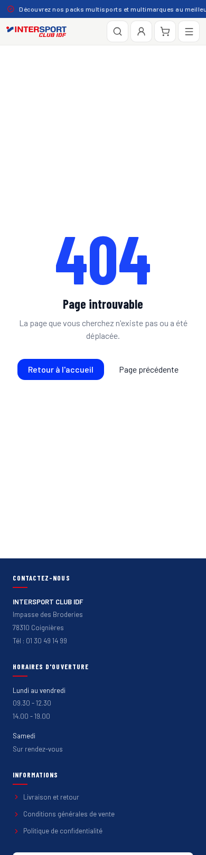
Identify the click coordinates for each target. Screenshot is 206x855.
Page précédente (149, 369)
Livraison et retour (51, 797)
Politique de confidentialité (62, 830)
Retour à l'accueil (60, 369)
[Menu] (189, 31)
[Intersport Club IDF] (36, 31)
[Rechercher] (117, 31)
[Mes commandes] (141, 31)
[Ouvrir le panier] (165, 31)
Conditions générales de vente (69, 814)
